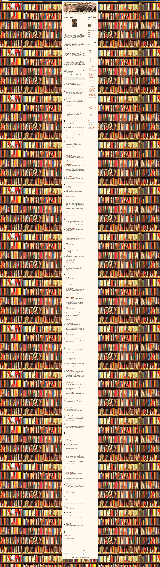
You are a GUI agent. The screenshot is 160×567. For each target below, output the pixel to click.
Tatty (66, 155)
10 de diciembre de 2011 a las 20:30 (70, 429)
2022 (89, 50)
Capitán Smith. (68, 83)
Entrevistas (70, 13)
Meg (66, 431)
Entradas (90, 120)
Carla (66, 337)
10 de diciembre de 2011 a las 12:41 (70, 320)
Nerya (66, 311)
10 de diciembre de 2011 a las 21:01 (70, 451)
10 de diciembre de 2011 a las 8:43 (70, 108)
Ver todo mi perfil (94, 25)
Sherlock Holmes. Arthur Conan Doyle (92, 80)
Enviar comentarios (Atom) (70, 538)
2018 (89, 54)
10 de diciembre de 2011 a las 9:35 (70, 152)
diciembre (91, 63)
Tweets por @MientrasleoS (91, 20)
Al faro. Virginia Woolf (92, 93)
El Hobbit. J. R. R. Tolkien (92, 73)
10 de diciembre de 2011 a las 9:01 (70, 117)
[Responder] (72, 83)
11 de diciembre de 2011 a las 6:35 (70, 508)
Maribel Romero (68, 483)
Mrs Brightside (67, 495)
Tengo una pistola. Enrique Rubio (92, 76)
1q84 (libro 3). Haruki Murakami (92, 104)
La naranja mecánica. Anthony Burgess (91, 90)
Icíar (66, 255)
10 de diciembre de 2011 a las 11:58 (70, 278)
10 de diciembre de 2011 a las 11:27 (70, 252)
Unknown (67, 281)
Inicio (75, 537)
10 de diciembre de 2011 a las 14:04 (70, 334)
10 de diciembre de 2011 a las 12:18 (70, 285)
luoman (80, 557)
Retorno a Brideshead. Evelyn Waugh (92, 77)
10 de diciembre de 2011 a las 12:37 (70, 308)
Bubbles (67, 217)
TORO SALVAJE (68, 443)
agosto (90, 113)
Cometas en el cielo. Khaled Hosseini (92, 97)
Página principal (65, 13)
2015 (89, 58)
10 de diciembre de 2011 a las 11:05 (70, 215)
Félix (66, 176)
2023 (89, 49)
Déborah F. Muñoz (68, 183)
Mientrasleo (94, 24)
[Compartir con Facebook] (76, 78)
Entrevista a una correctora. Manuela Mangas (92, 82)
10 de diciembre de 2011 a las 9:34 (70, 146)
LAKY (66, 89)
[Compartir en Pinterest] (77, 78)
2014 (89, 59)
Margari (67, 370)
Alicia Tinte (67, 247)
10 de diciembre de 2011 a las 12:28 (70, 294)
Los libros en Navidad (68, 79)
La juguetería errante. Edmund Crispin (91, 66)
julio (90, 114)
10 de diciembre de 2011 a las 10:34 (70, 187)
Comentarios (66, 553)
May (66, 190)
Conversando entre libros (69, 415)
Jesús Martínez (67, 297)
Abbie (66, 354)
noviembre (91, 109)
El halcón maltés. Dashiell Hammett (92, 108)
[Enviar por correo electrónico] (74, 78)
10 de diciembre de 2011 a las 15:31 (70, 352)
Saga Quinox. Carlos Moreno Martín (92, 106)
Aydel (66, 523)
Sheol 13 (67, 119)
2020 (89, 52)
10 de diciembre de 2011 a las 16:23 (70, 359)
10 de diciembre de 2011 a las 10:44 (70, 196)
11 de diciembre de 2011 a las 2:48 (70, 502)
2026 (89, 45)
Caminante (67, 323)
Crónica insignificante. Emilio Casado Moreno (92, 88)
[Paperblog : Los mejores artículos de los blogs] (83, 555)
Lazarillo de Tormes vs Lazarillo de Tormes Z (92, 86)
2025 (89, 46)
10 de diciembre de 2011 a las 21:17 (70, 463)
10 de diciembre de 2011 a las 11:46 (70, 270)
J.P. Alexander (67, 504)
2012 (89, 61)
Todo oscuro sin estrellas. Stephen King (92, 92)
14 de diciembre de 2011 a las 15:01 (70, 533)
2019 (89, 53)
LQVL (66, 98)
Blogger (88, 557)
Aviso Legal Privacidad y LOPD (82, 13)
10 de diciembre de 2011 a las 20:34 (70, 440)
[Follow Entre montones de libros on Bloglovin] (84, 552)
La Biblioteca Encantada (69, 398)
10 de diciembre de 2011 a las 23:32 (70, 469)
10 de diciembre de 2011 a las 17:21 (70, 379)
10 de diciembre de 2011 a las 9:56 (70, 173)
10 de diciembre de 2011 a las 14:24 (70, 344)
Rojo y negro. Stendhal (92, 72)
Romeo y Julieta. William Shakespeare (92, 99)
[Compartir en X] (76, 78)
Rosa (66, 465)
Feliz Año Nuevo (91, 64)
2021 (89, 51)
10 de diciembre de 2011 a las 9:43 (70, 161)
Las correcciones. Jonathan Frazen (92, 96)
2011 (89, 62)
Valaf (66, 199)
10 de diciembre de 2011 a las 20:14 (70, 420)
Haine (66, 362)
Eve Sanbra (67, 453)
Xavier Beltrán (67, 346)
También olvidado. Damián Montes (92, 68)
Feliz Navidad (91, 74)
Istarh (66, 164)
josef (66, 407)
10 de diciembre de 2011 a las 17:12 (70, 367)
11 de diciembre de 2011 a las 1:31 (70, 492)
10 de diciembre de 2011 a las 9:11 (70, 137)
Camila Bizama (68, 392)
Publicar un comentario (67, 535)
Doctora (67, 382)
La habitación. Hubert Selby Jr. (92, 84)
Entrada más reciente (66, 537)
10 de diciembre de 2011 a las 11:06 (70, 225)
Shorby (66, 511)
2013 (89, 60)
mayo (90, 116)
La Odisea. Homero (91, 79)
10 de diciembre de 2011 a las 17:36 (70, 389)
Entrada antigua (83, 537)
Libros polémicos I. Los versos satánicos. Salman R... (92, 70)
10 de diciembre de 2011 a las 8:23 (70, 87)
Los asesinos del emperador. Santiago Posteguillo (92, 102)
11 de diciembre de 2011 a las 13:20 (70, 520)
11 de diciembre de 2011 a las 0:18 (70, 474)
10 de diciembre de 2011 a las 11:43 (70, 262)
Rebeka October (68, 228)
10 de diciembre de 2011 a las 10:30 (70, 181)
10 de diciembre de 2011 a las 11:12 (70, 244)
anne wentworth (68, 530)
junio (90, 115)
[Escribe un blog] (75, 78)
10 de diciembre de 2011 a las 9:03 (70, 123)
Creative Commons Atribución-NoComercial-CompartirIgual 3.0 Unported (91, 128)
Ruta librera (74, 13)
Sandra (66, 126)
